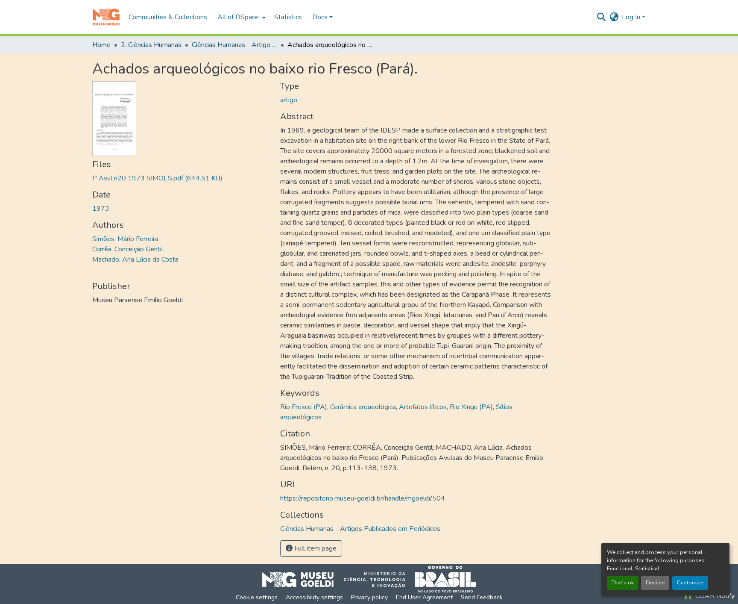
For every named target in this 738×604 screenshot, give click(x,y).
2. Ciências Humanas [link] (151, 45)
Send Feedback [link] (482, 597)
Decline (655, 582)
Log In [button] (632, 17)
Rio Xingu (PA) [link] (471, 407)
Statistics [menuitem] (288, 17)
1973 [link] (100, 208)
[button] (106, 17)
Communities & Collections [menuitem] (168, 17)
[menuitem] (241, 17)
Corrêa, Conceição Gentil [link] (127, 249)
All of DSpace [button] (238, 17)
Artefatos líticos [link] (423, 407)
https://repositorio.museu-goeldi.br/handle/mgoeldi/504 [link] (362, 498)
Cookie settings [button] (257, 597)
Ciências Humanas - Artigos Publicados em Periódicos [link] (234, 45)
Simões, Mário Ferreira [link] (125, 239)
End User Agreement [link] (424, 597)
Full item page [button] (315, 548)
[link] (181, 178)
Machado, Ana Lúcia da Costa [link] (135, 259)
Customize (690, 582)
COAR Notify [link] (714, 596)
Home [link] (101, 45)
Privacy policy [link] (369, 597)
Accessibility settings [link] (314, 597)
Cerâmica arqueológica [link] (363, 407)
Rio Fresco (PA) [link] (303, 407)
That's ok (623, 582)
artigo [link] (288, 100)
